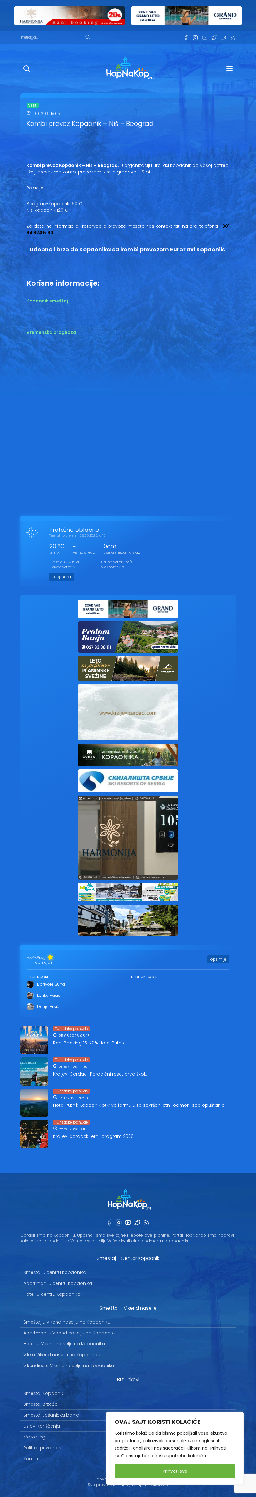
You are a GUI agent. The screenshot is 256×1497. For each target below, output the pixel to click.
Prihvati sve (175, 1471)
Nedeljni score (145, 976)
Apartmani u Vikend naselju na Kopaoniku (69, 1333)
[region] (175, 1448)
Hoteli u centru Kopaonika (52, 1294)
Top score (39, 976)
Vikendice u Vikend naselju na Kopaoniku (68, 1365)
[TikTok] (223, 37)
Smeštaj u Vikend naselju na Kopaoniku (67, 1322)
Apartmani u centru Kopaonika (57, 1283)
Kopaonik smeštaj (47, 301)
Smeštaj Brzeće (40, 1404)
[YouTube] (204, 37)
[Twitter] (214, 37)
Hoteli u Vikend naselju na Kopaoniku (64, 1344)
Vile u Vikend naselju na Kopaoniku (61, 1355)
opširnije (218, 959)
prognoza (61, 576)
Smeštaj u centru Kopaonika (54, 1272)
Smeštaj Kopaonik (43, 1393)
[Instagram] (195, 37)
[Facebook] (185, 37)
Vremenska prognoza (51, 332)
